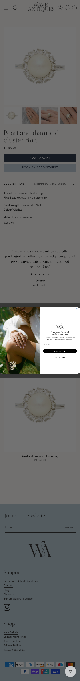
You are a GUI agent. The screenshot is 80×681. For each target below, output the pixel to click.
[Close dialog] (77, 309)
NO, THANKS (60, 357)
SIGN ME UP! (60, 351)
